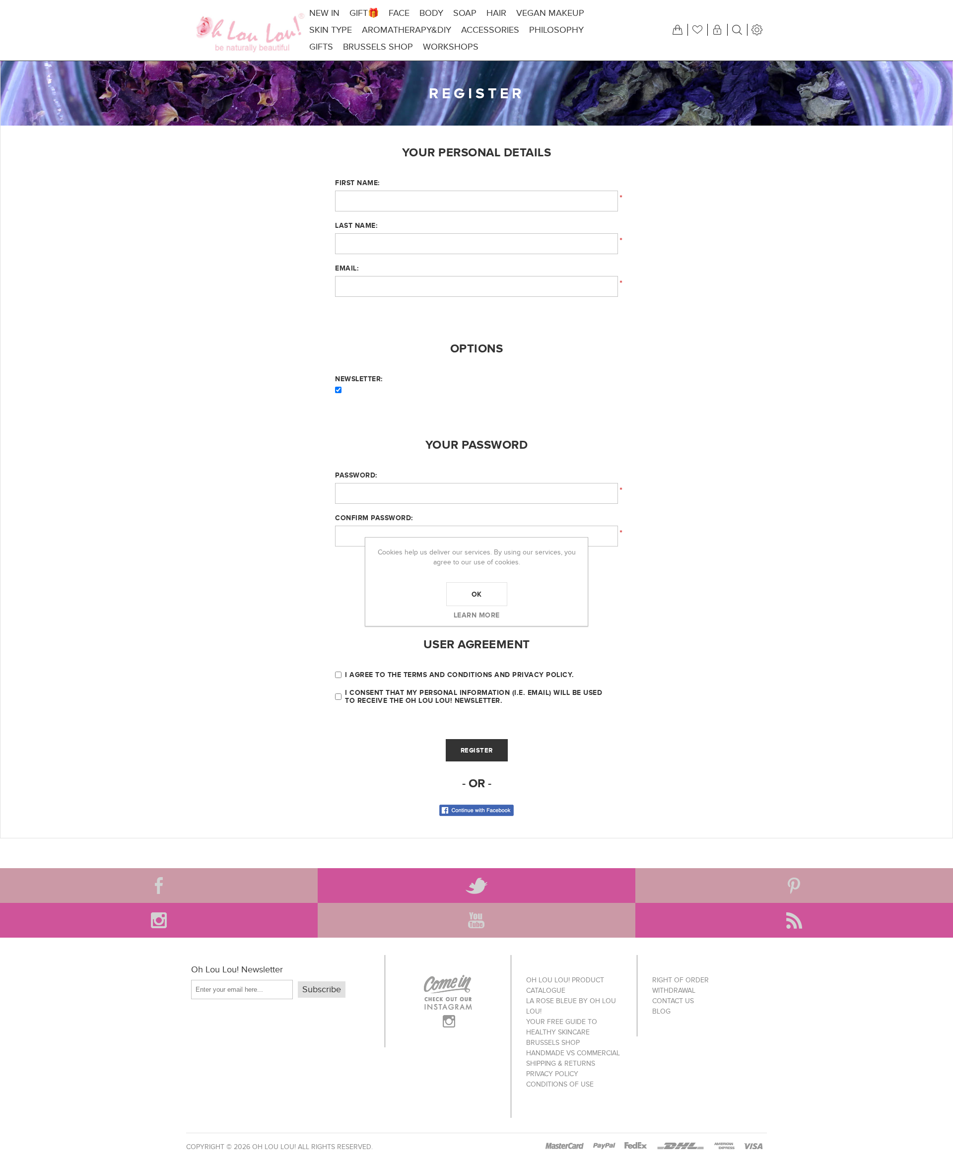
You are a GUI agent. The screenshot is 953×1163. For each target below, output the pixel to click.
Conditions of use (560, 1084)
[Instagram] (159, 920)
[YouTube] (476, 920)
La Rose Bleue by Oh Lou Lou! (571, 1006)
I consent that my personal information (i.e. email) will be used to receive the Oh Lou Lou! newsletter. (473, 696)
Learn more (477, 615)
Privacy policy (552, 1074)
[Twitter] (476, 885)
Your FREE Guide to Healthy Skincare (561, 1027)
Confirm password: (374, 518)
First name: (357, 183)
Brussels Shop (553, 1042)
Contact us (673, 1001)
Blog (661, 1011)
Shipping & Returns (560, 1063)
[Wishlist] (697, 30)
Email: (346, 268)
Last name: (356, 225)
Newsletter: (359, 379)
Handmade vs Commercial (573, 1053)
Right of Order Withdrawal (680, 985)
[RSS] (794, 920)
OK (477, 594)
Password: (356, 475)
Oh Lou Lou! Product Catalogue (565, 985)
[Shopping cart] (677, 30)
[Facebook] (159, 885)
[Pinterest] (794, 885)
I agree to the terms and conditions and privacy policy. (459, 675)
